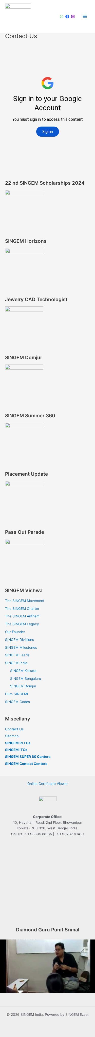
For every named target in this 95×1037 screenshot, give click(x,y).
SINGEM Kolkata (23, 671)
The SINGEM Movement (24, 601)
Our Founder (15, 632)
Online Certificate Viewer (47, 784)
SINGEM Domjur (23, 686)
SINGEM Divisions (19, 640)
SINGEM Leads (17, 655)
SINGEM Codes (17, 702)
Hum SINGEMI (16, 694)
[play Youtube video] (47, 966)
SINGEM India (16, 663)
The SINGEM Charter (22, 609)
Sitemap (11, 736)
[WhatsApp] (62, 16)
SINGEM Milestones (21, 647)
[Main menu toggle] (85, 16)
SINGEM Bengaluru (25, 679)
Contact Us (14, 729)
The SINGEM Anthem (22, 616)
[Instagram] (73, 16)
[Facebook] (67, 16)
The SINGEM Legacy (22, 624)
